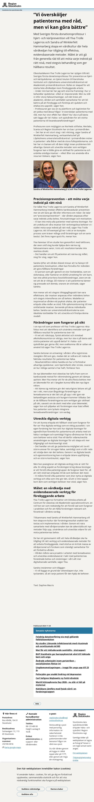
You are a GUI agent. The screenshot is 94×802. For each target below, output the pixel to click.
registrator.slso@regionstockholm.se (58, 719)
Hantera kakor (57, 789)
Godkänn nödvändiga (31, 789)
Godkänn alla (27, 794)
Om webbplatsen (80, 753)
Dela (38, 703)
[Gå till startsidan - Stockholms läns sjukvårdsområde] (47, 5)
